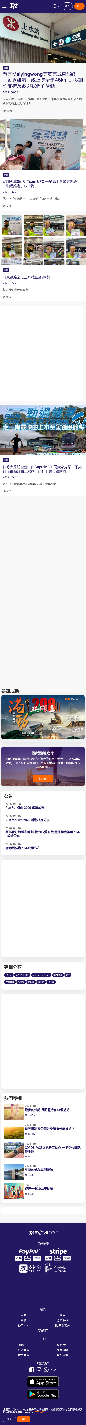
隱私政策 (62, 1355)
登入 (67, 6)
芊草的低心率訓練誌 (39, 1169)
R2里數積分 (62, 1325)
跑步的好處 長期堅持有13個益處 (47, 1109)
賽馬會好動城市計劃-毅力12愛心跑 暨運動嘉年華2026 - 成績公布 (42, 833)
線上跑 (9, 974)
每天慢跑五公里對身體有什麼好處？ (50, 1128)
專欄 (6, 67)
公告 (62, 1315)
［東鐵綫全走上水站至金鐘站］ (27, 277)
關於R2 (23, 1345)
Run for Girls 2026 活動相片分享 (27, 819)
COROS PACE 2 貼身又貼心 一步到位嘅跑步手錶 (53, 1149)
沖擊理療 (10, 981)
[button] (81, 721)
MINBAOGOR (22, 974)
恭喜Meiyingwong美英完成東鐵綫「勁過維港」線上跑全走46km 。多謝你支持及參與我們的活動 (43, 80)
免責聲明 (62, 1350)
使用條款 (23, 1355)
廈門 (68, 974)
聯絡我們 (62, 1345)
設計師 (41, 981)
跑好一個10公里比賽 (39, 1188)
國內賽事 (57, 974)
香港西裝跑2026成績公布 (22, 847)
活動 (23, 1315)
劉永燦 (31, 981)
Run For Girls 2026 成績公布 (24, 807)
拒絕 (9, 1419)
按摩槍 (21, 981)
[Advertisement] (43, 353)
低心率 (51, 981)
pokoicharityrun (41, 974)
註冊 (79, 6)
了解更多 (39, 1412)
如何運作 (62, 1320)
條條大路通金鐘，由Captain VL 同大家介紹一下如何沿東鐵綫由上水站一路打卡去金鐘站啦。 (42, 469)
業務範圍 (43, 1330)
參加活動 (43, 778)
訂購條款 (23, 1350)
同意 (24, 1419)
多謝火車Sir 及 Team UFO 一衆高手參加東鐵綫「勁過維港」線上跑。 (40, 183)
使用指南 (23, 1325)
